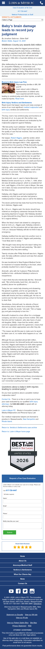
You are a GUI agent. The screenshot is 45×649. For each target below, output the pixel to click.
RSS (29, 626)
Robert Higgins (16, 138)
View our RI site (22, 618)
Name (7, 498)
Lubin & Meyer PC (9, 410)
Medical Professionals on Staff (22, 14)
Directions (37, 603)
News (22, 579)
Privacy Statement (19, 626)
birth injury (6, 109)
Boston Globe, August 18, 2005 (14, 41)
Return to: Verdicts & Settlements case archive (19, 427)
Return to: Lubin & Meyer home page (16, 431)
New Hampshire (29, 419)
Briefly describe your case (13, 521)
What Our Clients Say (22, 574)
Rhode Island (7, 421)
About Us (22, 561)
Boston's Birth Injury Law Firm (14, 82)
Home (22, 556)
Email (7, 506)
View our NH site (31, 615)
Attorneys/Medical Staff (22, 565)
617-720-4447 (22, 11)
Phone (8, 513)
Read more (19, 98)
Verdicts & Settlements (22, 570)
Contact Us (6, 399)
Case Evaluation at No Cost (22, 7)
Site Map (33, 623)
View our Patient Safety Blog (17, 623)
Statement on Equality (14, 615)
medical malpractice (31, 107)
